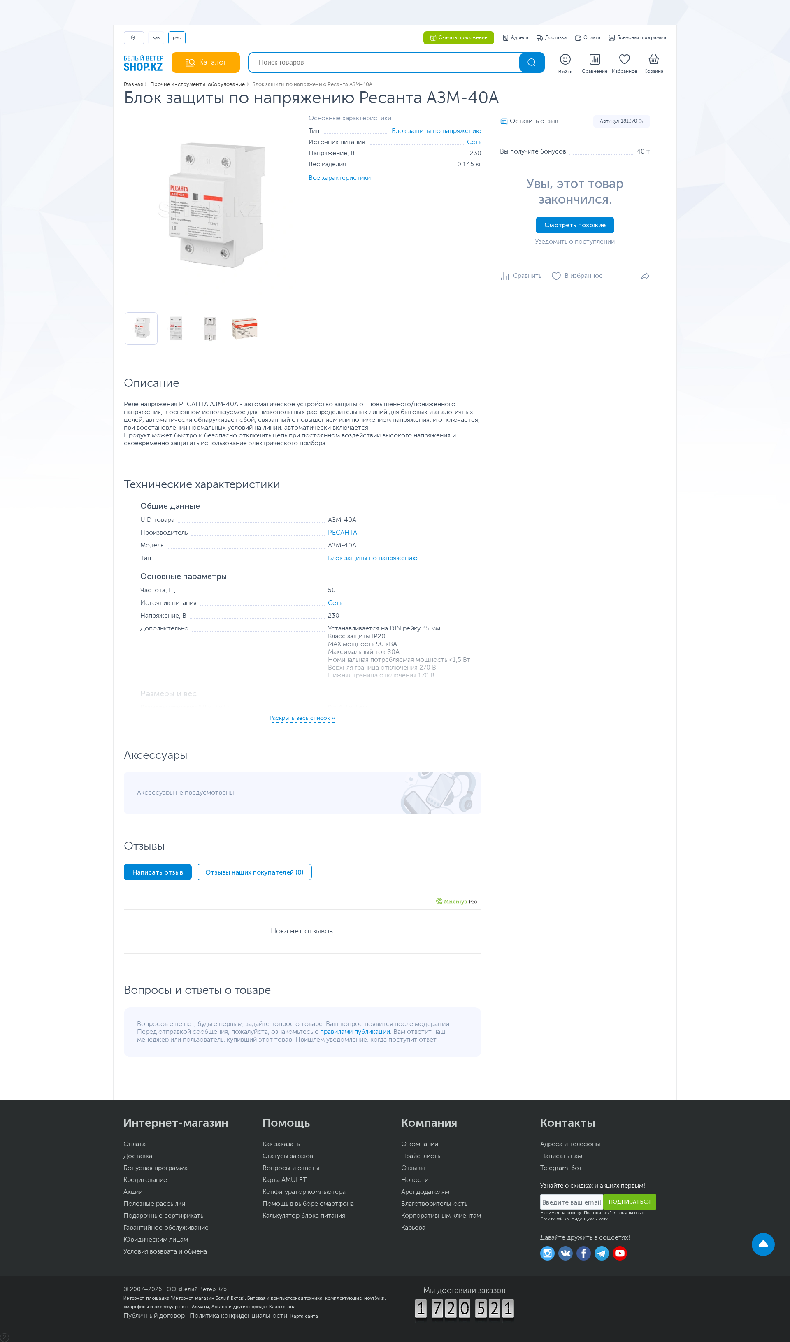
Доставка (556, 37)
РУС (177, 37)
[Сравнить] (520, 276)
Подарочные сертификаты (164, 1216)
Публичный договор (154, 1316)
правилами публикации (355, 1032)
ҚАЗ (156, 37)
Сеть (474, 142)
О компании (419, 1144)
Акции (132, 1192)
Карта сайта (304, 1316)
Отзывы (413, 1168)
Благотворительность (434, 1204)
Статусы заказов (288, 1156)
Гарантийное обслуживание (166, 1228)
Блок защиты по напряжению (436, 131)
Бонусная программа (641, 37)
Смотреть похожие (575, 225)
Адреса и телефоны (570, 1144)
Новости (414, 1180)
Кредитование (145, 1180)
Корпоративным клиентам (441, 1216)
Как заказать (281, 1144)
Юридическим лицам (155, 1240)
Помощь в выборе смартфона (308, 1204)
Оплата (591, 37)
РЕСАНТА (342, 533)
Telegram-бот (561, 1168)
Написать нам (561, 1156)
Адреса (519, 37)
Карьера (413, 1228)
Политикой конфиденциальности (574, 1218)
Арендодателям (425, 1192)
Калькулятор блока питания (304, 1216)
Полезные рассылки (154, 1204)
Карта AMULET (285, 1180)
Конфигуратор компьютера (304, 1192)
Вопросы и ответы (291, 1168)
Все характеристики (340, 178)
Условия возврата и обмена (165, 1252)
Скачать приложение (463, 37)
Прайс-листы (421, 1156)
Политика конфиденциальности (238, 1316)
